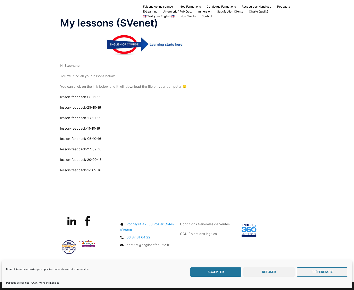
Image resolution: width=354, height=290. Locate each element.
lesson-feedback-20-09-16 (81, 160)
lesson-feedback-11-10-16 (80, 128)
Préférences (322, 272)
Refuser (269, 272)
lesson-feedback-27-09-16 (80, 149)
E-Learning (150, 11)
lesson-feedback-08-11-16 (80, 97)
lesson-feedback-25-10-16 (80, 107)
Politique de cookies (17, 282)
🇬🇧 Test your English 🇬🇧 (159, 16)
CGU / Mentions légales (198, 234)
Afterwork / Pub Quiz (177, 11)
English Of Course (88, 9)
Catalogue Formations (221, 6)
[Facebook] (87, 224)
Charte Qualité (258, 11)
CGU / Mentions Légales (45, 282)
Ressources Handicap (256, 6)
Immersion (204, 11)
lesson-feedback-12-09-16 (80, 170)
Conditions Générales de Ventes (205, 224)
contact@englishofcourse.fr (148, 245)
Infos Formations (190, 6)
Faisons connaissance (158, 6)
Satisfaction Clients (230, 11)
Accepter (216, 272)
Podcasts (283, 6)
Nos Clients (188, 16)
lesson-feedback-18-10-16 (80, 118)
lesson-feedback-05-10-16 (80, 139)
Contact (207, 16)
